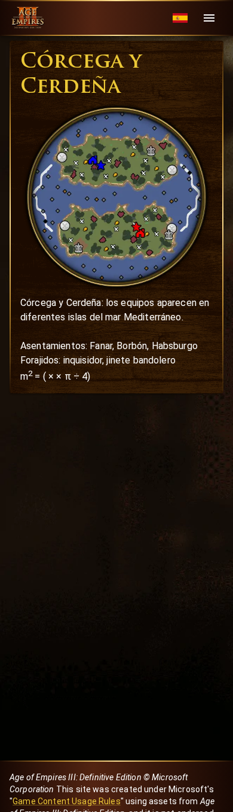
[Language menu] (180, 18)
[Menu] (209, 18)
